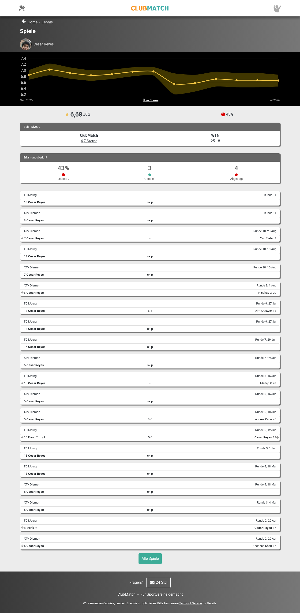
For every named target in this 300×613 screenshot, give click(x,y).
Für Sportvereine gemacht (161, 594)
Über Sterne (150, 100)
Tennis (47, 22)
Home (33, 22)
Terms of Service (190, 603)
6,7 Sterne (89, 141)
